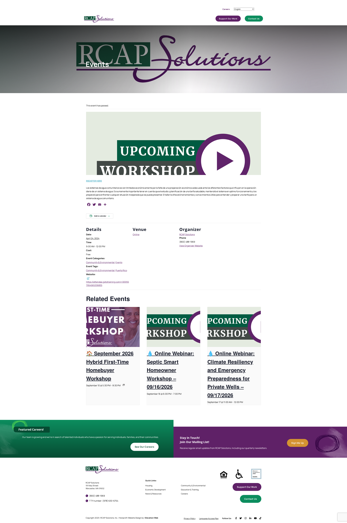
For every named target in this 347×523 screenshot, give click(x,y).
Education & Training (190, 489)
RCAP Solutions (187, 234)
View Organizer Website (191, 245)
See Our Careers (144, 446)
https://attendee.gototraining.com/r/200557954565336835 (107, 283)
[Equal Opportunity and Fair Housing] (223, 475)
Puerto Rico (121, 270)
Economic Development (155, 489)
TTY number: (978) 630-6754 (103, 500)
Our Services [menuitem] (170, 19)
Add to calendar (100, 216)
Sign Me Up (297, 442)
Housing (148, 485)
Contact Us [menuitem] (254, 20)
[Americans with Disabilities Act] (239, 474)
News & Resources (153, 493)
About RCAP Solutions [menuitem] (154, 19)
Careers (226, 9)
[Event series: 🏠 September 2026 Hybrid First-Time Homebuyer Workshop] (124, 385)
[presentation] (113, 327)
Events (118, 262)
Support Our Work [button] (247, 486)
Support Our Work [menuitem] (228, 20)
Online (136, 234)
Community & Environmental (100, 262)
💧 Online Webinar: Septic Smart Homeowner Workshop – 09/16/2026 (170, 370)
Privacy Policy (189, 518)
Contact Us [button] (250, 498)
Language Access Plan (209, 518)
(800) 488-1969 (97, 495)
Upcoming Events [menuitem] (203, 19)
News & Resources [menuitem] (187, 19)
